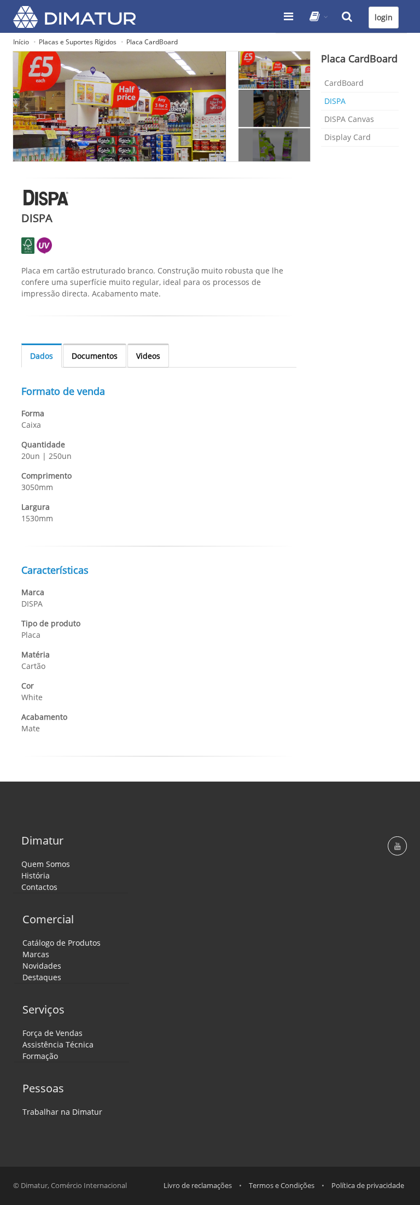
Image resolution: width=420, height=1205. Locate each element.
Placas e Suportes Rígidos (77, 41)
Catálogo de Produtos (61, 943)
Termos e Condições (281, 1185)
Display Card (347, 137)
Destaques (41, 977)
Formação (40, 1056)
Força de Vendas (52, 1033)
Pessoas (43, 1088)
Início (21, 41)
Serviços (43, 1009)
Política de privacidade (367, 1185)
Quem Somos (45, 864)
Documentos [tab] (95, 356)
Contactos (39, 887)
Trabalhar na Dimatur (62, 1112)
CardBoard (344, 83)
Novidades (41, 965)
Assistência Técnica (58, 1044)
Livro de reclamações (198, 1185)
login (384, 17)
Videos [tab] (148, 356)
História (35, 875)
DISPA (335, 101)
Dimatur (42, 840)
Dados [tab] (41, 356)
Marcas (35, 954)
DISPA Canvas (349, 119)
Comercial (48, 919)
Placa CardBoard (152, 41)
